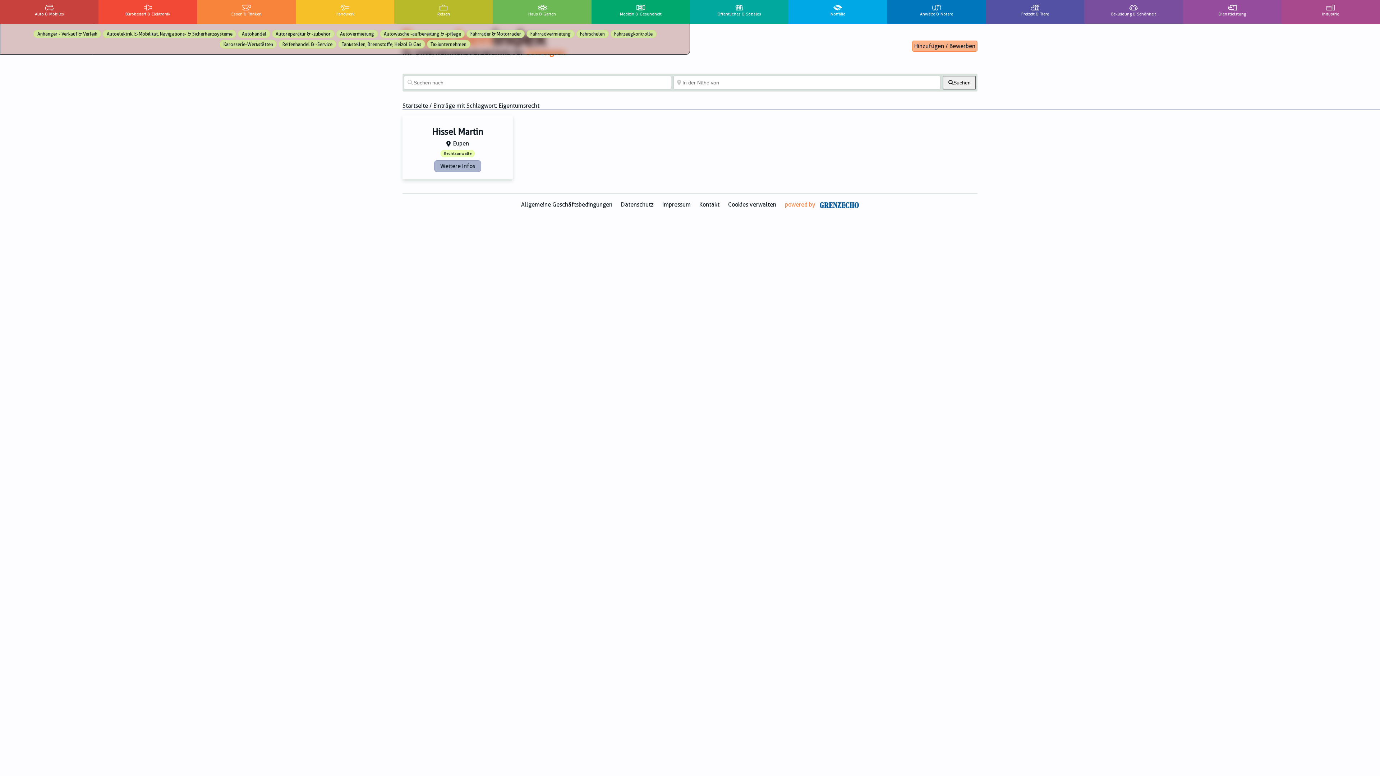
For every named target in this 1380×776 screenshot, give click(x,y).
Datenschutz (637, 204)
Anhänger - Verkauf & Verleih (67, 34)
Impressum (676, 204)
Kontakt (709, 204)
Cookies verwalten (752, 204)
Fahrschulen (592, 34)
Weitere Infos (457, 166)
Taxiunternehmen (448, 44)
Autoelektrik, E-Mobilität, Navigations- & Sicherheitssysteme (170, 34)
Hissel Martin (457, 132)
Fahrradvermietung (550, 34)
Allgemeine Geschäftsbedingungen (566, 204)
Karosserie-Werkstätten (248, 44)
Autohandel (254, 34)
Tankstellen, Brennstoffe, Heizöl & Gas (381, 44)
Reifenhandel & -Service (307, 44)
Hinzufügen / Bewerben (944, 46)
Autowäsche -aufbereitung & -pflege (422, 34)
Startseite (415, 105)
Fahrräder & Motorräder (495, 34)
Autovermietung (357, 34)
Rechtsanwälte (458, 153)
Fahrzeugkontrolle (633, 34)
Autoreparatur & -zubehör (303, 34)
